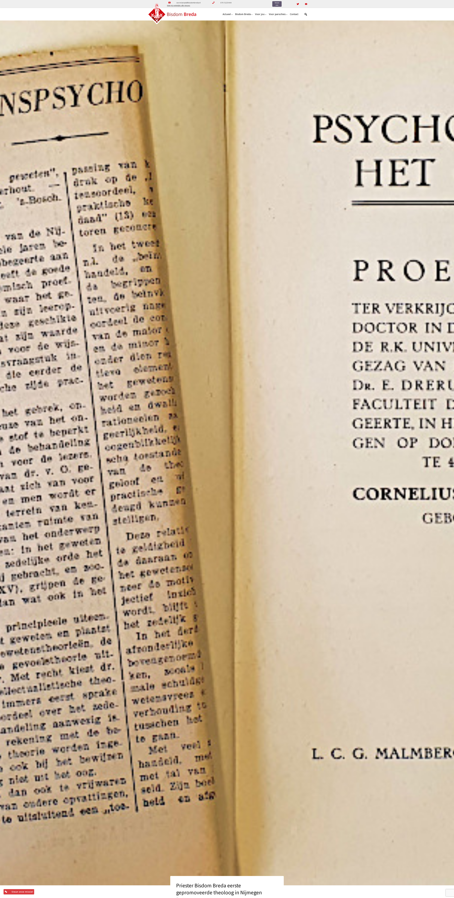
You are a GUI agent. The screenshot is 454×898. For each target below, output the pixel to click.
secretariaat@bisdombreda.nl (188, 2)
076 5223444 (225, 2)
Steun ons (277, 4)
